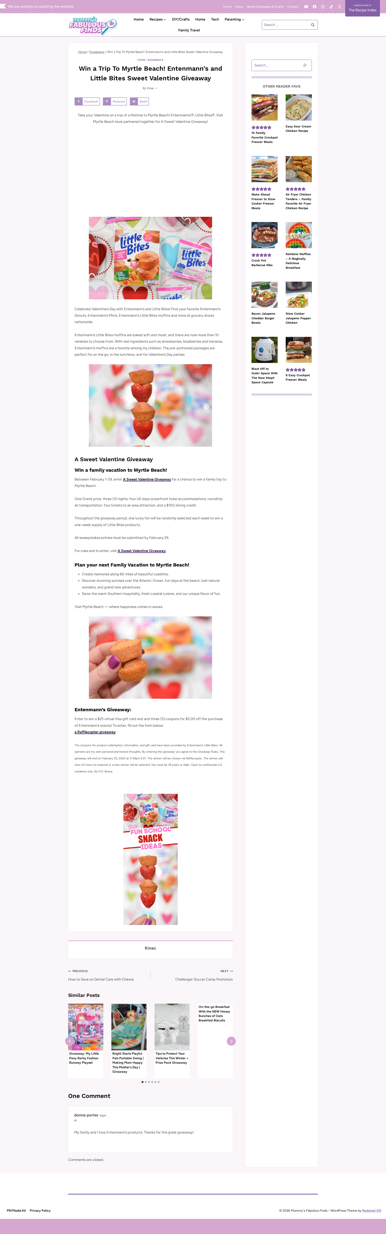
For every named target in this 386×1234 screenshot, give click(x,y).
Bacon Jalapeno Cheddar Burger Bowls (263, 318)
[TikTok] (331, 6)
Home (227, 6)
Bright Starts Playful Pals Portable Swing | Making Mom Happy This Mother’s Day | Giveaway (128, 1063)
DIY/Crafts (181, 19)
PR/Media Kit (16, 1210)
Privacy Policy (40, 1210)
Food (141, 59)
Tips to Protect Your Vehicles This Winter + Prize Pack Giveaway (172, 1058)
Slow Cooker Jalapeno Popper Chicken (298, 318)
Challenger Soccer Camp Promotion (204, 975)
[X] (339, 6)
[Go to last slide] (69, 1041)
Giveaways (155, 59)
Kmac (150, 88)
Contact (293, 6)
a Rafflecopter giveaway (95, 732)
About (239, 6)
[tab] (143, 1082)
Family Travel (189, 30)
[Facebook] (314, 6)
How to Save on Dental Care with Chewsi (101, 975)
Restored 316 (371, 1210)
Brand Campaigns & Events (265, 6)
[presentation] (85, 1027)
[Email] (306, 6)
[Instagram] (322, 6)
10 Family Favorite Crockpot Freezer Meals (265, 137)
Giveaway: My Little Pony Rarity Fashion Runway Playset (84, 1058)
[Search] (305, 65)
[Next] (231, 1041)
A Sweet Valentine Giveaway (147, 479)
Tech (215, 19)
